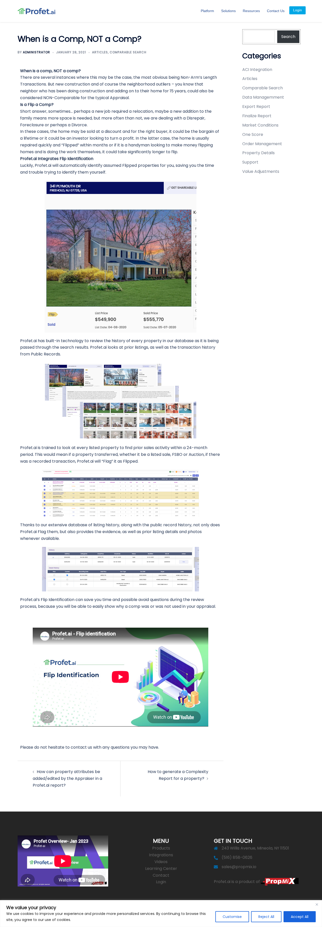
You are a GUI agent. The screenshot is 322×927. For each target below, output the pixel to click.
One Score (252, 134)
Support (250, 162)
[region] (161, 913)
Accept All (299, 916)
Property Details (258, 153)
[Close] (317, 904)
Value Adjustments (260, 171)
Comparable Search (128, 52)
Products (161, 848)
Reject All (266, 916)
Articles (100, 52)
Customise (232, 916)
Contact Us (276, 11)
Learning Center (161, 868)
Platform (207, 11)
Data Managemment (263, 97)
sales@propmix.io (239, 867)
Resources (251, 11)
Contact (161, 875)
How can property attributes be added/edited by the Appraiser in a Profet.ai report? (67, 778)
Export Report (256, 106)
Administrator (36, 52)
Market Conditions (260, 125)
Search (288, 36)
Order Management (262, 144)
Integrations (161, 855)
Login (297, 10)
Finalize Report (256, 116)
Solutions (228, 11)
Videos (161, 862)
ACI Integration (257, 69)
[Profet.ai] (36, 11)
